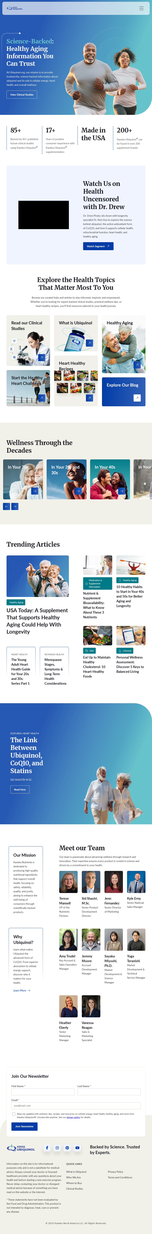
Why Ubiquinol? (23, 939)
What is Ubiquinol (76, 1171)
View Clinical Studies (21, 94)
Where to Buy (74, 1183)
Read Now (20, 789)
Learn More (20, 990)
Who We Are (73, 1177)
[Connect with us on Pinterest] (67, 1147)
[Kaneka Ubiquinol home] (15, 8)
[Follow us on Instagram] (57, 1147)
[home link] (21, 1148)
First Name (18, 1086)
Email (15, 1100)
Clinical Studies (74, 1188)
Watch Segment (96, 246)
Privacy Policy (115, 1171)
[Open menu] (141, 8)
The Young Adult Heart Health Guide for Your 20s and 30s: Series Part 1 (20, 671)
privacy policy (73, 1117)
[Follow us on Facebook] (47, 1147)
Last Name (84, 1086)
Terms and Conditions (120, 1177)
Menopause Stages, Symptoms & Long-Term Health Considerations (55, 671)
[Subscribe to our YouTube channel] (77, 1147)
